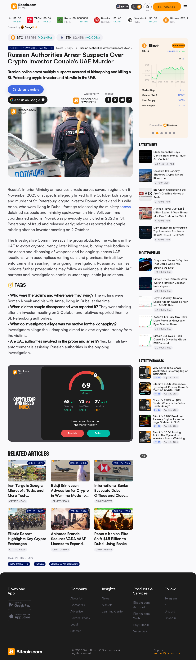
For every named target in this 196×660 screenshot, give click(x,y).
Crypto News (70, 47)
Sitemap (75, 631)
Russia (40, 563)
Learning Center (113, 611)
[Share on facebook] (108, 100)
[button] (43, 100)
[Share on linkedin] (129, 100)
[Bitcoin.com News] (24, 6)
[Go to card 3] (161, 133)
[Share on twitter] (115, 100)
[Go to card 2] (157, 133)
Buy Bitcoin (141, 625)
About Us (76, 598)
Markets (107, 605)
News (59, 47)
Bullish (98, 433)
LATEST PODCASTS (151, 361)
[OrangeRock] (29, 27)
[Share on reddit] (122, 100)
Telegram (171, 598)
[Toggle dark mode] (136, 7)
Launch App (166, 7)
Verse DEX (140, 631)
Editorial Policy (80, 618)
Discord (170, 611)
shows (125, 206)
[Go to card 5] (170, 133)
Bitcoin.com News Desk (89, 101)
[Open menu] (185, 7)
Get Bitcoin (178, 45)
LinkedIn (170, 618)
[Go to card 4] (166, 133)
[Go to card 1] (153, 133)
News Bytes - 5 (19, 563)
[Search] (148, 7)
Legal (74, 624)
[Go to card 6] (174, 133)
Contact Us (78, 605)
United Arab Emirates (64, 563)
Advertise (76, 611)
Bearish (72, 433)
